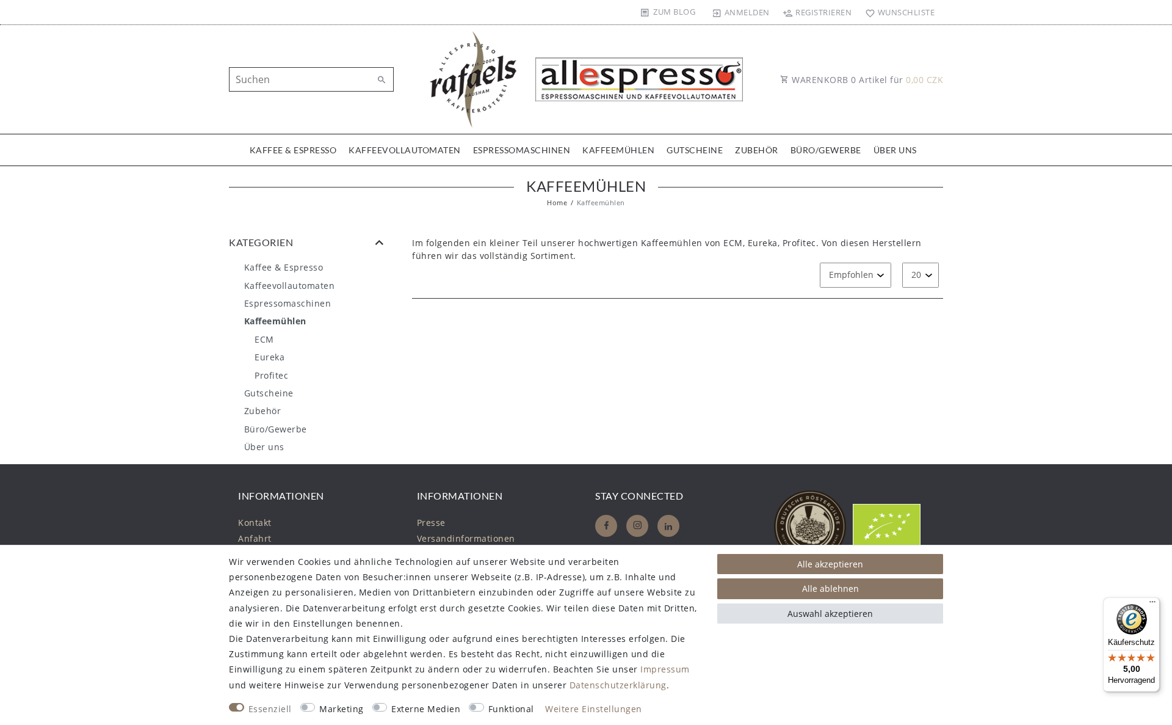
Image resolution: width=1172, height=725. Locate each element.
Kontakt (255, 522)
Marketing (341, 709)
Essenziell (270, 709)
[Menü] (1152, 604)
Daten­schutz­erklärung (618, 685)
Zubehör (756, 150)
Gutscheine (695, 150)
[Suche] (381, 80)
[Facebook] (606, 526)
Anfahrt (255, 538)
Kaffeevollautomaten (405, 150)
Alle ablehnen (830, 588)
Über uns (895, 150)
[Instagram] (637, 526)
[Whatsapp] (668, 526)
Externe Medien (425, 709)
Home (557, 202)
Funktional (511, 709)
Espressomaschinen (522, 150)
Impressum (665, 669)
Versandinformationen (466, 538)
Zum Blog (674, 11)
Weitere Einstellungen (593, 709)
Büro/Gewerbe (825, 150)
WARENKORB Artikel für (866, 80)
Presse (431, 522)
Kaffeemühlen (618, 150)
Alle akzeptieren (830, 564)
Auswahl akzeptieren (830, 613)
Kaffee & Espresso (293, 150)
